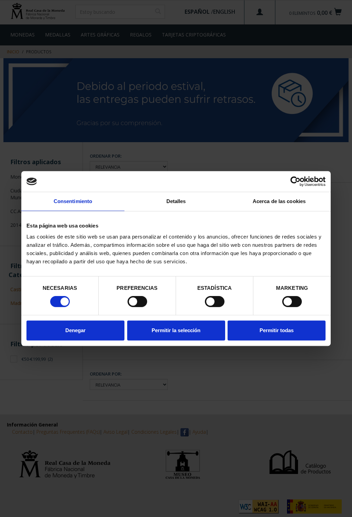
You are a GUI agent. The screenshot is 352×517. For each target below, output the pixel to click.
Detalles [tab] (176, 201)
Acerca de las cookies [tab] (279, 201)
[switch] (137, 301)
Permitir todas (277, 330)
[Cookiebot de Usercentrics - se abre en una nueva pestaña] (295, 181)
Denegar (75, 330)
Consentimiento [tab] (73, 201)
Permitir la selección (176, 330)
